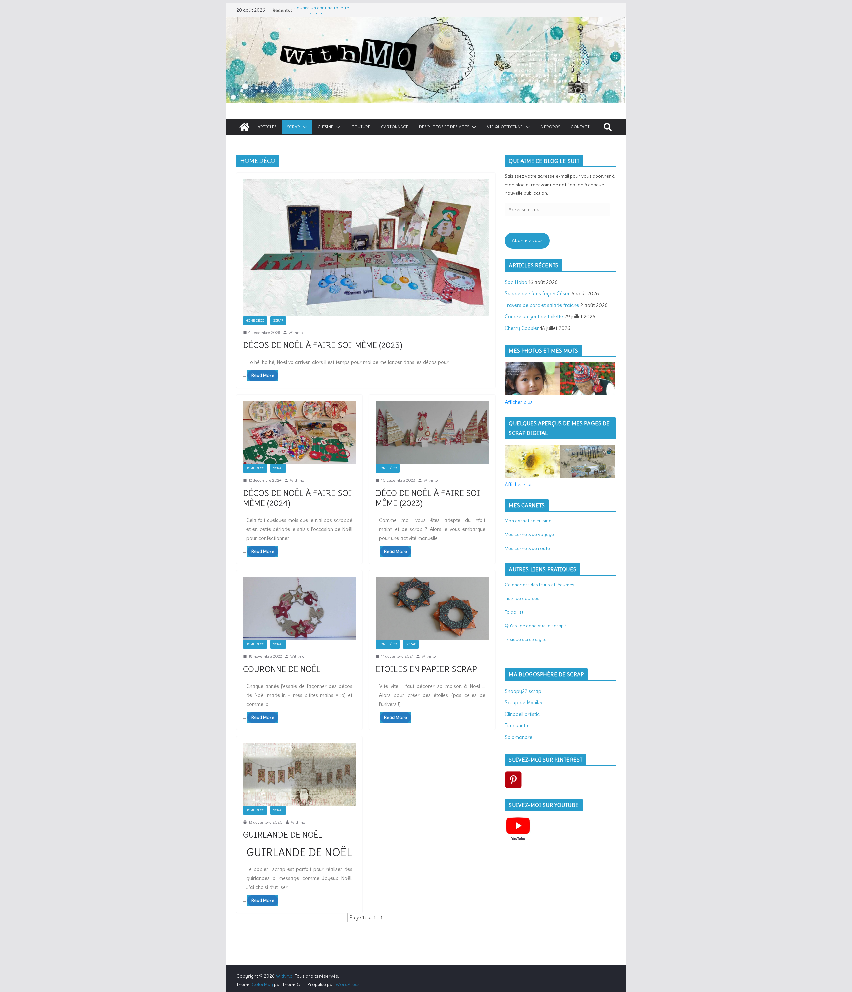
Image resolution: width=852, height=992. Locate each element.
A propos (550, 126)
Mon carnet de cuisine (528, 521)
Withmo (295, 332)
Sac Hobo (516, 282)
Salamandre (518, 737)
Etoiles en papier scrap (426, 669)
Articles (267, 126)
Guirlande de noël (282, 835)
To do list (514, 612)
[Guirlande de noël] (299, 774)
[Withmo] (244, 127)
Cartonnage (394, 126)
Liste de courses (522, 598)
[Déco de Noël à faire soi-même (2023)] (432, 432)
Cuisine (325, 126)
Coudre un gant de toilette (321, 10)
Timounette (517, 725)
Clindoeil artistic (522, 714)
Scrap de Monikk (523, 702)
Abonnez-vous (527, 240)
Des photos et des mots (444, 126)
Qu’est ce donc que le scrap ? (536, 626)
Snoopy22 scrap (523, 691)
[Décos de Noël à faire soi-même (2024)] (299, 432)
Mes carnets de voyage (529, 534)
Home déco (255, 320)
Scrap (293, 126)
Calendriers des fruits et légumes (539, 585)
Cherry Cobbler (522, 328)
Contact (580, 126)
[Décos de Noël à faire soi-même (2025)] (366, 247)
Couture (360, 126)
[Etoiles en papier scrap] (432, 608)
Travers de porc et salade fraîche (542, 305)
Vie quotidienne (505, 126)
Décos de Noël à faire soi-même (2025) (322, 345)
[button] (303, 127)
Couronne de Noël (281, 669)
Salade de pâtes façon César (537, 293)
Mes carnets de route (527, 548)
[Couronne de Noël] (299, 608)
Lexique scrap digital (526, 639)
